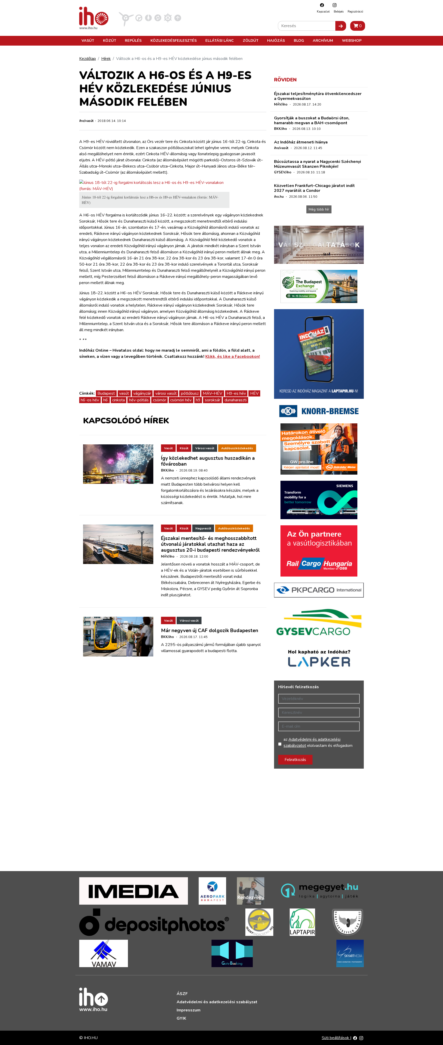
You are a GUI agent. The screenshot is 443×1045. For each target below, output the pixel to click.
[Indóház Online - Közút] (138, 17)
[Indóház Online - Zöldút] (157, 17)
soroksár (212, 400)
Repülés (133, 40)
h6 (105, 400)
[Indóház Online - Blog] (148, 17)
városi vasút (166, 393)
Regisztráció (355, 12)
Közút (109, 40)
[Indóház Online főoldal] (177, 17)
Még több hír (319, 209)
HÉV (254, 393)
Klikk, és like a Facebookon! (232, 356)
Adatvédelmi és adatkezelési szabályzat (217, 1002)
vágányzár (142, 393)
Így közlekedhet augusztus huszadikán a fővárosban (208, 461)
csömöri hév (181, 400)
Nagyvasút (203, 528)
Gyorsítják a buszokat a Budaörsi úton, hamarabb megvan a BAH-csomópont (311, 120)
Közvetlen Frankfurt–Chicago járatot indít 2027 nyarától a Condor (314, 188)
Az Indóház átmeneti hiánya (301, 142)
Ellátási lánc (219, 40)
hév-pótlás (139, 400)
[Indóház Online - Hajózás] (168, 17)
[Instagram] (333, 5)
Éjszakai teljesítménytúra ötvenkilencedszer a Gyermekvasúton (317, 96)
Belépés (339, 12)
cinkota (118, 400)
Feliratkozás (295, 759)
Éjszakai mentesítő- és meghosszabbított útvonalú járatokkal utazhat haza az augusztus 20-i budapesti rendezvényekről (210, 544)
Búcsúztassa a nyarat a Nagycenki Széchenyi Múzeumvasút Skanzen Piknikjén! (317, 164)
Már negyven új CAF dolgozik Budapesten (209, 630)
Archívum (323, 40)
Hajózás (276, 40)
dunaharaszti (236, 400)
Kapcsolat (323, 12)
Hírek (106, 58)
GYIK (181, 1018)
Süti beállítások (336, 1038)
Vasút (88, 40)
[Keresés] (340, 26)
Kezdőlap (87, 58)
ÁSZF (182, 994)
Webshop (351, 40)
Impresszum (188, 1010)
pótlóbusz (190, 393)
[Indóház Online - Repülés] (126, 17)
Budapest (106, 393)
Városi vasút (204, 448)
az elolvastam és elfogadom (318, 742)
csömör (159, 400)
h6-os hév (90, 400)
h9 (198, 400)
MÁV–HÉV (212, 393)
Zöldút (250, 40)
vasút (124, 393)
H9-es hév (236, 393)
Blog (299, 40)
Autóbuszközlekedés (237, 448)
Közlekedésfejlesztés (173, 40)
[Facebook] (321, 5)
